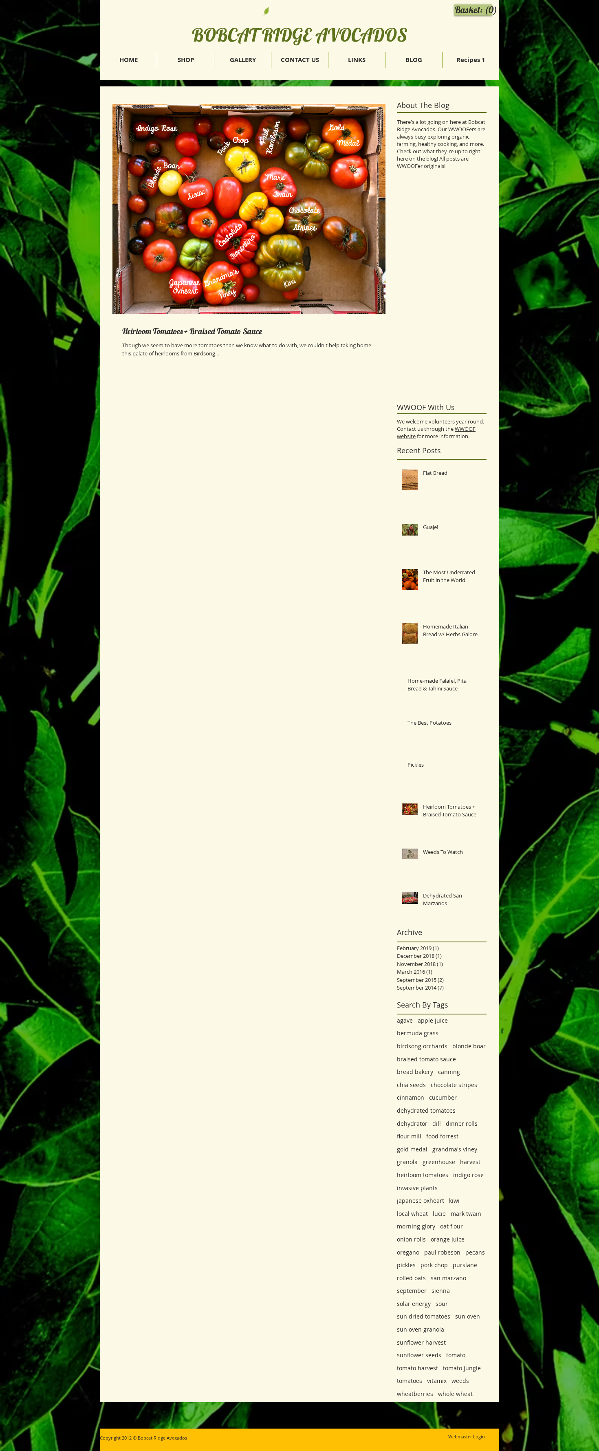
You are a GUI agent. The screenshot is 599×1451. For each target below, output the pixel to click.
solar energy (414, 1304)
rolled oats (411, 1278)
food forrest (442, 1136)
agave (405, 1020)
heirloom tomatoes (422, 1175)
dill (436, 1123)
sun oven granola (420, 1329)
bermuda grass (417, 1033)
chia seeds (411, 1085)
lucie (439, 1213)
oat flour (451, 1226)
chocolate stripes (454, 1085)
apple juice (433, 1020)
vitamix (437, 1381)
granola (407, 1162)
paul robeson (442, 1252)
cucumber (443, 1097)
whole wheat (455, 1394)
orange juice (448, 1239)
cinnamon (410, 1097)
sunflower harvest (421, 1342)
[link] (475, 9)
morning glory (416, 1226)
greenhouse (439, 1162)
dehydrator (412, 1123)
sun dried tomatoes (423, 1316)
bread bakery (415, 1072)
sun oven (467, 1316)
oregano (408, 1252)
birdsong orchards (422, 1046)
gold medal (412, 1149)
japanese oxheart (420, 1200)
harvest (470, 1162)
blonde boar (469, 1046)
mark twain (466, 1213)
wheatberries (415, 1394)
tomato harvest (417, 1368)
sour (442, 1304)
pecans (475, 1252)
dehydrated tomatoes (426, 1110)
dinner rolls (462, 1123)
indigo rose (468, 1175)
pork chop (434, 1265)
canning (449, 1072)
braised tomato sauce (426, 1059)
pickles (406, 1265)
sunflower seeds (419, 1355)
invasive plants (417, 1188)
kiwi (454, 1200)
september (412, 1290)
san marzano (448, 1278)
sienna (441, 1290)
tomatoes (409, 1381)
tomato (455, 1355)
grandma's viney (454, 1149)
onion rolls (411, 1239)
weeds (460, 1381)
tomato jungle (462, 1368)
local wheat (412, 1213)
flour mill (409, 1136)
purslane (465, 1265)
